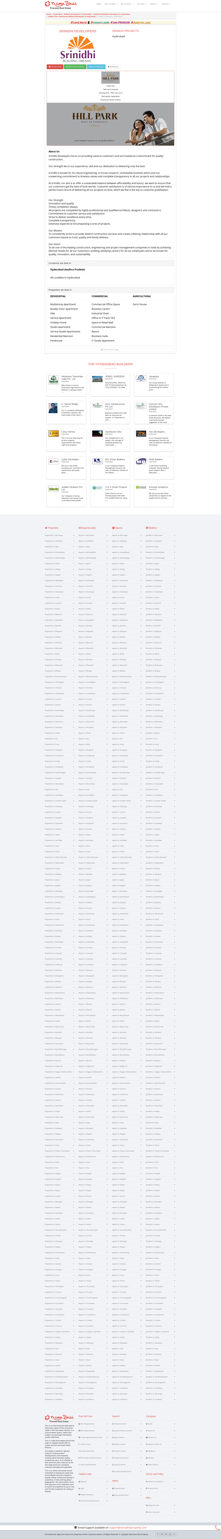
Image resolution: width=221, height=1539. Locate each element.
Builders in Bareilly (153, 626)
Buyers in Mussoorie (86, 1043)
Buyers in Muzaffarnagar (88, 1049)
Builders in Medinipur (154, 998)
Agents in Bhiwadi (119, 659)
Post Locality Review (88, 1465)
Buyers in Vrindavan (86, 1388)
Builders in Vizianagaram (155, 1382)
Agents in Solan (118, 1258)
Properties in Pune (52, 1162)
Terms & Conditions (155, 1481)
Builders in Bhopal (153, 671)
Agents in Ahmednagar (121, 558)
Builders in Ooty (152, 1123)
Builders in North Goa (154, 1117)
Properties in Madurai (53, 970)
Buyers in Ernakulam (87, 755)
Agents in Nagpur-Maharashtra (124, 1072)
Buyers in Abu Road (86, 535)
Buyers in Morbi (85, 1021)
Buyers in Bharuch (86, 643)
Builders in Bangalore (154, 620)
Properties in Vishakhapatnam (56, 1377)
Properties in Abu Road (54, 535)
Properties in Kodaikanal (54, 925)
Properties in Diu (51, 739)
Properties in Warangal (54, 1394)
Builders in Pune (152, 1162)
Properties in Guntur (53, 812)
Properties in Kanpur (53, 908)
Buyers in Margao (85, 981)
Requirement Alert (121, 1495)
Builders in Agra (152, 547)
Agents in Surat (118, 1275)
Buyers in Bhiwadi (86, 659)
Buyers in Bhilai (85, 654)
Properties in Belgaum (53, 631)
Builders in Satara (153, 1224)
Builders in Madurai (153, 970)
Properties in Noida (52, 1111)
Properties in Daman (53, 705)
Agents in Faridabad (120, 767)
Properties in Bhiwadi (53, 659)
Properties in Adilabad (53, 541)
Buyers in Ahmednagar (87, 558)
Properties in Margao (53, 981)
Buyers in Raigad (85, 1173)
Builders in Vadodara (154, 1343)
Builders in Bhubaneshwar (156, 676)
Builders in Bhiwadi (153, 659)
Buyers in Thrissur (86, 1292)
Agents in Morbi (118, 1021)
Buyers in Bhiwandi (86, 665)
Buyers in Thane (85, 1281)
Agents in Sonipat (119, 1264)
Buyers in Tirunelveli (87, 1303)
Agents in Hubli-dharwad (122, 857)
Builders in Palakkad (154, 1128)
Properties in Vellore (53, 1365)
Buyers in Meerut (85, 1004)
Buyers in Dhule (85, 733)
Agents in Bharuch (119, 643)
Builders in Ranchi (153, 1196)
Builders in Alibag (153, 569)
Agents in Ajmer (118, 563)
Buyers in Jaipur (85, 880)
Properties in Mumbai (53, 1032)
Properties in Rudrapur (54, 1213)
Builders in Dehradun (154, 722)
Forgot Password (86, 1494)
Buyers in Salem (85, 1219)
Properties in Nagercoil (54, 1066)
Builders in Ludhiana (154, 964)
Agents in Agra (118, 547)
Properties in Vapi (52, 1348)
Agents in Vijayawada (120, 1371)
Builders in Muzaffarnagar (156, 1049)
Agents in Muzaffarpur (121, 1055)
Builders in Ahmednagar (155, 558)
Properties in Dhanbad (53, 727)
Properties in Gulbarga (53, 806)
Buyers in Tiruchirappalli (88, 1298)
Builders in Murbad (153, 1038)
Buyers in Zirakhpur (86, 1399)
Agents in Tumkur (119, 1320)
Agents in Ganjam (119, 778)
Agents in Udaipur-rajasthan (123, 1332)
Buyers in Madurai (86, 970)
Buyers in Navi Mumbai (88, 1083)
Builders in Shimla (153, 1235)
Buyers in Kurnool (85, 947)
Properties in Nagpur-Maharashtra (58, 1072)
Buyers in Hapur (85, 835)
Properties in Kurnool (53, 947)
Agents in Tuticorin (119, 1326)
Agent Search (119, 1437)
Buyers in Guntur (85, 812)
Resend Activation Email (89, 1501)
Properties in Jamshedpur (55, 897)
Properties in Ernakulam (54, 755)
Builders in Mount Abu (154, 1027)
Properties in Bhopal (53, 671)
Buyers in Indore (85, 868)
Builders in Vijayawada (154, 1371)
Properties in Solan (52, 1258)
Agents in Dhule (118, 733)
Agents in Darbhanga (120, 710)
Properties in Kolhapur (53, 931)
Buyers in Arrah (85, 597)
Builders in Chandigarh (155, 682)
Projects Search (120, 1451)
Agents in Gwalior (119, 829)
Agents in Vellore (118, 1365)
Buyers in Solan (85, 1258)
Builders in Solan (152, 1258)
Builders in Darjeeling (154, 716)
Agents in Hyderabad (120, 863)
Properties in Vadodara (54, 1343)
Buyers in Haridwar (86, 840)
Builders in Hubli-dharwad (156, 857)
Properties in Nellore (53, 1100)
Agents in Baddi (118, 609)
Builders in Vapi (152, 1348)
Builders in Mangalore (154, 976)
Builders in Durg (152, 744)
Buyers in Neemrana (87, 1094)
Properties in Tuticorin (53, 1326)
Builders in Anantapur (154, 592)
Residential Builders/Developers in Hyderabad (111, 14)
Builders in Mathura (153, 987)
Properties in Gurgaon (53, 818)
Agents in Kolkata (119, 936)
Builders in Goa (152, 789)
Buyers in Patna (85, 1145)
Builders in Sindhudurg (155, 1252)
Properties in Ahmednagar (55, 558)
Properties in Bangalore (54, 620)
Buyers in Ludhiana (86, 964)
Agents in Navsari (119, 1089)
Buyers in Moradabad (87, 1015)
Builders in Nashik (153, 1077)
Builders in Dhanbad (154, 727)
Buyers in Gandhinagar (87, 772)
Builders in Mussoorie (154, 1043)
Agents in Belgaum (119, 631)
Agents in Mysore (119, 1060)
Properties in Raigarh (53, 1179)
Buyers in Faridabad (86, 767)
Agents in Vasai (118, 1360)
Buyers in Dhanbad (86, 727)
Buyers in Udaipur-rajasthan (90, 1332)
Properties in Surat (52, 1275)
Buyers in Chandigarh (87, 682)
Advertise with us (154, 1444)
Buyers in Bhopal (85, 671)
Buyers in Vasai (84, 1360)
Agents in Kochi (118, 919)
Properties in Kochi (52, 919)
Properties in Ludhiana (54, 964)
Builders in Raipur (153, 1185)
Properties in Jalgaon (53, 885)
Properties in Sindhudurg (54, 1252)
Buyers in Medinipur (87, 998)
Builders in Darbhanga (154, 710)
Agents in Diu (117, 739)
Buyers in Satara (85, 1224)
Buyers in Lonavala (86, 953)
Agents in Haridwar (119, 840)
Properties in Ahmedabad (55, 552)
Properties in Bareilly (53, 626)
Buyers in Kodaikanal (87, 925)
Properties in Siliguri (53, 1247)
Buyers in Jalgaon (85, 885)
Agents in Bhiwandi (119, 665)
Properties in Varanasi (53, 1354)
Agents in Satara (118, 1224)
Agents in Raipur (118, 1185)
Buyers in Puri (84, 1168)
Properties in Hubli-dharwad (56, 857)
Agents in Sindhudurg (120, 1252)
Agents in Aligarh (118, 575)
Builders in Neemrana (154, 1094)
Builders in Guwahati (154, 823)
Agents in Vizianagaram (121, 1382)
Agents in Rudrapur (119, 1213)
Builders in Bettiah (153, 637)
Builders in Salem (153, 1219)
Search (153, 4)
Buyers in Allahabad (86, 580)
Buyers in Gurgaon (86, 818)
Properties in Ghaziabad (54, 784)
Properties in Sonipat (53, 1264)
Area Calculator (153, 1512)
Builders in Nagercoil (154, 1066)
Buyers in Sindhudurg (87, 1252)
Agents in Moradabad (120, 1015)
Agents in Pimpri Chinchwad (123, 1151)
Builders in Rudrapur (154, 1213)
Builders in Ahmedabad (155, 552)
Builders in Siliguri (153, 1247)
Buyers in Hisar (84, 846)
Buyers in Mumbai (86, 1032)
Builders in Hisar (152, 846)
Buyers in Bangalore (86, 620)
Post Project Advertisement (90, 1458)
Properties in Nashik (53, 1077)
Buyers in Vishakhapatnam (89, 1377)
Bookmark (114, 67)
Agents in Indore (118, 868)
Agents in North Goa (120, 1117)
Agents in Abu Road (119, 535)
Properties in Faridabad (54, 767)
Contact (165, 4)
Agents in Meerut (119, 1004)
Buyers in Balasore (86, 614)
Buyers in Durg (84, 744)
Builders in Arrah (152, 597)
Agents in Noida (118, 1111)
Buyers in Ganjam (85, 778)
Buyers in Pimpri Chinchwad (89, 1151)
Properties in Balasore (53, 614)
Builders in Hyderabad (154, 863)
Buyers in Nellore (85, 1100)
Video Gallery (153, 1465)
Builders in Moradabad (155, 1015)
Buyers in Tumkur (85, 1320)
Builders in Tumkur (153, 1320)
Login (82, 1488)
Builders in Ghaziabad (154, 784)
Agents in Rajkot (118, 1190)
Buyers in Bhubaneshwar (88, 676)
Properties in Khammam (54, 914)
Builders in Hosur (152, 851)
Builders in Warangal (154, 1394)
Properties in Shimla (53, 1235)
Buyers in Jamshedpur (87, 897)
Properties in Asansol (53, 603)
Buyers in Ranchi (85, 1196)
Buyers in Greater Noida (88, 801)
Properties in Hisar (52, 846)
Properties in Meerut (53, 1004)
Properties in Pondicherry (55, 1156)
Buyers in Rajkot (85, 1190)
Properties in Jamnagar (54, 891)
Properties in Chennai (53, 688)
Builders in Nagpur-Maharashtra (158, 1072)
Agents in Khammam (120, 914)
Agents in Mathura (119, 987)
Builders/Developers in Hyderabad (77, 14)
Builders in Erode (152, 761)
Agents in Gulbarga (119, 806)
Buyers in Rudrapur (86, 1213)
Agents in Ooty (118, 1123)
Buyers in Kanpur (85, 908)
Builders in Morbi (152, 1021)
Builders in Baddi (152, 609)
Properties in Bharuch (53, 643)
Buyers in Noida (85, 1111)
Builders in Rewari (153, 1207)
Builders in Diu (151, 739)
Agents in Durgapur (119, 750)
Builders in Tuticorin (154, 1326)
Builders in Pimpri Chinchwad (157, 1151)
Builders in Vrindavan (154, 1388)
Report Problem (96, 67)
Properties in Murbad (53, 1038)
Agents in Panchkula (120, 1139)
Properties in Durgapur (54, 750)
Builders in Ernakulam (154, 755)
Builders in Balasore (153, 614)
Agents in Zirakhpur (120, 1399)
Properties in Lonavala (53, 953)
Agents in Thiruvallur (120, 1286)
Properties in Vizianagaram (55, 1382)
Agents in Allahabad (120, 580)
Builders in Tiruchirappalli (156, 1298)
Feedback (151, 1451)
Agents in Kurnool (119, 947)
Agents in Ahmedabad (120, 552)
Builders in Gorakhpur (154, 795)
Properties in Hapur (52, 835)
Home (98, 4)
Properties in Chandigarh (54, 682)
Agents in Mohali (118, 1010)
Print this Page (111, 349)
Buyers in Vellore (85, 1365)
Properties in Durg (52, 744)
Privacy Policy (152, 1488)
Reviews (150, 1458)
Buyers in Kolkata (85, 936)
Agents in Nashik (118, 1077)
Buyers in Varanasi (86, 1354)
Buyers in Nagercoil (86, 1066)
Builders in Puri (152, 1168)
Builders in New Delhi (154, 1106)
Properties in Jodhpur (53, 902)
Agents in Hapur (118, 835)
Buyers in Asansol (85, 603)
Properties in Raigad (53, 1173)
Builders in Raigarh (153, 1179)
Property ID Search (121, 1458)
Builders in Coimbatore (155, 693)
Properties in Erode (52, 761)
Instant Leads (85, 1444)
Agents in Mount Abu (120, 1027)
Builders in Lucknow (153, 959)
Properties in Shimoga (53, 1241)
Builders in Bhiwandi (154, 665)
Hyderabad (57, 14)
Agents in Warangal (119, 1394)
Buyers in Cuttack (85, 699)
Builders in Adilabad (154, 541)
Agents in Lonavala (119, 953)
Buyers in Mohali (85, 1010)
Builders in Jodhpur (153, 902)
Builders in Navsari (153, 1089)
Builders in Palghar (153, 1134)
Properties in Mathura (53, 987)
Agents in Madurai (119, 970)
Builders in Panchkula (154, 1139)
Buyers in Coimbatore (87, 693)
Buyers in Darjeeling (86, 716)
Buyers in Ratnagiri (86, 1202)
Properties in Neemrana (54, 1094)
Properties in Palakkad (53, 1128)
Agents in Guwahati (119, 823)
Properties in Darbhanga (54, 710)
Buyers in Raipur (85, 1185)
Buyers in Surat (84, 1275)
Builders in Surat (152, 1275)
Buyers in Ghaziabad (87, 784)
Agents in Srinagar (119, 1269)
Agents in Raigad (118, 1173)
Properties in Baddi (52, 609)
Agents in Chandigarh (120, 682)
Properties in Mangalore (54, 976)
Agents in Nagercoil (119, 1066)
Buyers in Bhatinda (86, 648)
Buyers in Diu (84, 739)
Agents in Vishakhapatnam (122, 1377)
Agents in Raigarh (119, 1179)
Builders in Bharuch (153, 643)
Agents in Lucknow (119, 959)
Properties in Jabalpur (53, 874)
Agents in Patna (118, 1145)
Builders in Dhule (152, 733)
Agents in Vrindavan (120, 1388)
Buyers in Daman (85, 705)
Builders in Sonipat (153, 1264)
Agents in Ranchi (118, 1196)
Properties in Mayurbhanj (55, 993)
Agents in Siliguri (118, 1247)
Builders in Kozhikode (154, 942)
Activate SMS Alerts (87, 1451)
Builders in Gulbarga (154, 806)
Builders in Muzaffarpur (155, 1055)
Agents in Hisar (118, 846)
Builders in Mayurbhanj (155, 993)
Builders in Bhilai (152, 654)
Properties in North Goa (54, 1117)
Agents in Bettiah (118, 637)
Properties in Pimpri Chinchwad (57, 1151)
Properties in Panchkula (54, 1139)
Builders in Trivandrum (155, 1315)
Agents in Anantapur (120, 592)
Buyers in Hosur (85, 851)
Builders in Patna (152, 1145)
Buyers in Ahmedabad (87, 552)
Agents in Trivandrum (120, 1315)
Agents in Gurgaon (119, 818)
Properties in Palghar (53, 1134)
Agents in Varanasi (119, 1354)
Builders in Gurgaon (153, 818)
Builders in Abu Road (154, 535)
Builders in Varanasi (153, 1354)
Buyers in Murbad (86, 1038)
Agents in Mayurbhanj (120, 993)
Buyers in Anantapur (87, 592)
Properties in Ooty (52, 1123)
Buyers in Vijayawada (87, 1371)
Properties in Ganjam (53, 778)
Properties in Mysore (53, 1060)
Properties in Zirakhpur (54, 1399)
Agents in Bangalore (120, 620)
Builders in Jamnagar (154, 891)
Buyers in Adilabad (86, 541)
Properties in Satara (52, 1224)
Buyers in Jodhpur (86, 902)
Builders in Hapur (153, 835)
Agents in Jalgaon (119, 885)
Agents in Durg (118, 744)
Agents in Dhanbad (119, 727)
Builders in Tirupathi (154, 1309)
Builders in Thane (153, 1281)
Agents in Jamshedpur (120, 897)
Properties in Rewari (53, 1207)
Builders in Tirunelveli (154, 1303)
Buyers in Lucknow (86, 959)
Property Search (120, 1424)
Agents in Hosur (118, 851)
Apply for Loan (153, 1505)
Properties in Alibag (52, 569)
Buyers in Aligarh (85, 575)
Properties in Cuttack (53, 699)
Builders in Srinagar (153, 1269)
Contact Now (55, 67)
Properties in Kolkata (53, 936)
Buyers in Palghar (85, 1134)
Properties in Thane (52, 1281)
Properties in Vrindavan (54, 1388)
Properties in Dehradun (54, 722)
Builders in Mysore (153, 1060)
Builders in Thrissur (153, 1292)
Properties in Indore (52, 868)
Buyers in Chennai (86, 688)
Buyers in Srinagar (86, 1269)
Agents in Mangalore (120, 976)
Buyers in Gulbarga (86, 806)
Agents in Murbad (119, 1038)
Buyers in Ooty (84, 1123)
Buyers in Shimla (85, 1235)
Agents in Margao (119, 981)
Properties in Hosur (52, 851)
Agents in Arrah (118, 597)
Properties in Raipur (52, 1185)
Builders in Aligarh (153, 575)
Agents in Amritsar (119, 586)
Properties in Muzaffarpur (55, 1055)
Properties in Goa (51, 789)
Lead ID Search (120, 1465)
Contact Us (152, 1437)
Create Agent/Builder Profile (91, 1437)
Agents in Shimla (118, 1235)
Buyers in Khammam (87, 914)
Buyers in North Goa (86, 1117)
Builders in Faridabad (154, 767)
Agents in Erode (118, 761)
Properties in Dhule (52, 733)
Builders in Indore (153, 868)
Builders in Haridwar (154, 840)
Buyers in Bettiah (85, 637)
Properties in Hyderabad (54, 863)
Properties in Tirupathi (53, 1309)
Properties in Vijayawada (54, 1371)
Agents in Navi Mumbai (121, 1083)
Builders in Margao (153, 981)
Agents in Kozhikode (120, 942)
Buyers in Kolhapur (86, 931)
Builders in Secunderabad (156, 1230)
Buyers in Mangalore (87, 976)
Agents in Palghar (119, 1134)
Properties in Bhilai (52, 654)
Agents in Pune (118, 1162)
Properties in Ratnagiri (53, 1202)
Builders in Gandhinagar (155, 772)
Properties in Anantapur (54, 592)
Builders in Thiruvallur (154, 1286)
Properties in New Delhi (54, 1106)
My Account (126, 4)
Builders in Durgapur (154, 750)
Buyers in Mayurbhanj (87, 993)
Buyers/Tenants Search (123, 1431)
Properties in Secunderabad (56, 1230)
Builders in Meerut (153, 1004)
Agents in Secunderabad (121, 1230)
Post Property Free (87, 1424)
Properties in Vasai (52, 1360)
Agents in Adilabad (119, 541)
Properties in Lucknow (53, 959)
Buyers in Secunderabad (88, 1230)
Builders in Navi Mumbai (155, 1083)
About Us (151, 1431)
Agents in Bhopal (118, 671)
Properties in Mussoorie (54, 1043)
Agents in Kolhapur (119, 931)
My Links (141, 4)
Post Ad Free (110, 4)
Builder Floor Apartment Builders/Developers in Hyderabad (71, 16)
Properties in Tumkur (53, 1320)
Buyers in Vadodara (86, 1343)
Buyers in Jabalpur (86, 874)
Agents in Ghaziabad (120, 784)
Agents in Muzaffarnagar (121, 1049)
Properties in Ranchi (53, 1196)
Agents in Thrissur (119, 1292)
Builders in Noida (152, 1111)
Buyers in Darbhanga (87, 710)
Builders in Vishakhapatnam (157, 1377)
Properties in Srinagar (53, 1269)
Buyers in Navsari (85, 1089)
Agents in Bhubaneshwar (122, 676)
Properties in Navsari (53, 1089)
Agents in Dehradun (120, 722)
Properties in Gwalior (53, 829)
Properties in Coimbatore (54, 693)
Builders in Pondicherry (155, 1156)
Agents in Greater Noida (121, 801)
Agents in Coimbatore (120, 693)
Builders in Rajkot (153, 1190)
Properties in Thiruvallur (54, 1286)
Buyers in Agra (84, 547)
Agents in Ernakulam (120, 755)
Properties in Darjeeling (54, 716)
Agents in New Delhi (120, 1106)
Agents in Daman (118, 705)
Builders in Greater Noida (156, 801)
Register (83, 1481)
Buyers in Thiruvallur (87, 1286)
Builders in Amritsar (153, 586)
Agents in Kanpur (119, 908)
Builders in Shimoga (153, 1241)
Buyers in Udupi (85, 1337)
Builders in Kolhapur (154, 931)
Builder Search (120, 1444)
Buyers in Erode (85, 761)
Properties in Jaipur (52, 880)
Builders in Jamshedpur (155, 897)
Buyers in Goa (84, 789)
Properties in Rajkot (52, 1190)
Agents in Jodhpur (119, 902)
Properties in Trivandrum (54, 1315)
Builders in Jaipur (152, 880)
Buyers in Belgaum (86, 631)
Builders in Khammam (154, 914)
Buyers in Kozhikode (86, 942)
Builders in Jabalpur (153, 874)
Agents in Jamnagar (119, 891)
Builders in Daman (153, 705)
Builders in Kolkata (153, 936)
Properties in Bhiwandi (54, 665)
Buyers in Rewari (85, 1207)
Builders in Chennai (153, 688)
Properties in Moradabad (54, 1015)
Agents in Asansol (119, 603)
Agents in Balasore (119, 614)
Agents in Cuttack (119, 699)
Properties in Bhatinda (53, 648)
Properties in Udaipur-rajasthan (57, 1332)
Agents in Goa (117, 789)
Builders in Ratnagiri (154, 1202)
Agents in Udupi (118, 1337)
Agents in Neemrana (120, 1094)
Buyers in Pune (84, 1162)
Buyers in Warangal (86, 1394)
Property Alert (119, 1488)
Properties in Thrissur (53, 1292)
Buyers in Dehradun (86, 722)
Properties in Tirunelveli (54, 1303)
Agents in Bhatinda (119, 648)
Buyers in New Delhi (86, 1106)
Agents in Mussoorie (120, 1043)
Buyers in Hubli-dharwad (88, 857)
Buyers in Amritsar (86, 586)
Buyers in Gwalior (85, 829)
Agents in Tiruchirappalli (121, 1298)
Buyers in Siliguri (85, 1247)
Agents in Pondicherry (120, 1156)
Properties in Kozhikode (54, 942)
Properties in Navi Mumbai (55, 1083)
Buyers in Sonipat (85, 1264)
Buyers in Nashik (85, 1077)
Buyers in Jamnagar (86, 891)
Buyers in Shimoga (86, 1241)
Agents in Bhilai (118, 654)
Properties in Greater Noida (55, 801)
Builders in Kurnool (153, 947)
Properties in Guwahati (54, 823)
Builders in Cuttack (153, 699)
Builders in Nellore (153, 1100)
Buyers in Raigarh (85, 1179)
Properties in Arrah (52, 597)
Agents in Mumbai (119, 1032)
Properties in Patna (52, 1145)
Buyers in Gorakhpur (87, 795)
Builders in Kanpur (153, 908)
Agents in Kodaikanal (120, 925)
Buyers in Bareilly (85, 626)
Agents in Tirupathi (119, 1309)
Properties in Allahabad (54, 580)
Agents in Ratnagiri (119, 1202)
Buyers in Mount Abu (87, 1027)
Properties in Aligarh (53, 575)
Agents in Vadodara (119, 1343)
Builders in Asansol (153, 603)
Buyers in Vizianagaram (88, 1382)
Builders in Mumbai (153, 1032)
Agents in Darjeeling (120, 716)
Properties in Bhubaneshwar (56, 676)
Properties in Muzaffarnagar (56, 1049)
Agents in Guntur (118, 812)
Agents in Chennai (119, 688)
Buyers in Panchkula (86, 1139)
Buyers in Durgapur (86, 750)
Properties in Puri (51, 1168)
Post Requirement (87, 1431)
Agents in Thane (118, 1281)
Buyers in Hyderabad (87, 863)
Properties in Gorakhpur (54, 795)
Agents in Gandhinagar (121, 772)
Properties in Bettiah (53, 637)
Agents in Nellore (119, 1100)
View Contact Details (75, 67)
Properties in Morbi (52, 1021)
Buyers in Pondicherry (87, 1156)
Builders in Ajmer (152, 563)
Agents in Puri (117, 1168)
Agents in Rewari (118, 1207)
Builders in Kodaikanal (154, 925)
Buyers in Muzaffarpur (87, 1055)
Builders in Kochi (152, 919)
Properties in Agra (52, 547)
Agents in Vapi (117, 1348)
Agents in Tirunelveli (120, 1303)
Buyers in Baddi (85, 609)
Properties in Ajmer (52, 563)
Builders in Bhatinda (154, 648)
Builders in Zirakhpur (154, 1399)
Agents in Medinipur (120, 998)
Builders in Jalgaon (153, 885)
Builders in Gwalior (153, 829)
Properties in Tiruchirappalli (56, 1298)
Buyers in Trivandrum (87, 1315)
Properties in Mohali (53, 1010)
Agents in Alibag (118, 569)
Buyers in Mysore (85, 1060)
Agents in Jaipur (118, 880)
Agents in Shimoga (119, 1241)
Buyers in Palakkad (86, 1128)
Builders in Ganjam (153, 778)
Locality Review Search (123, 1471)
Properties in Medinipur (54, 998)
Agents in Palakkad (119, 1128)
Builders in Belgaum (154, 631)
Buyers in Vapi (84, 1348)
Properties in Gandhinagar (55, 772)
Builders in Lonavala (154, 953)
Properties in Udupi (52, 1337)
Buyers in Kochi (85, 919)
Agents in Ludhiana (119, 964)
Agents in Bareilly (119, 626)
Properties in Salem (52, 1219)
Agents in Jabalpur (119, 874)
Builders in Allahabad (154, 580)
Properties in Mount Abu (54, 1027)
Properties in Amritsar (53, 586)
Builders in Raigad (153, 1173)
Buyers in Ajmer (85, 563)
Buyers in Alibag (85, 569)
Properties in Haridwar (53, 840)
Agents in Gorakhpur (120, 795)
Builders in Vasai (152, 1360)
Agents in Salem (118, 1219)
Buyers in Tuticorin (86, 1326)
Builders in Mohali (153, 1010)
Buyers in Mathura (86, 987)
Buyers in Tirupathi (86, 1309)
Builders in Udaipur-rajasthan (157, 1332)
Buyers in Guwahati (86, 823)
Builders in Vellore (153, 1365)
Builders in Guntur (153, 812)
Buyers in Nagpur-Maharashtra (91, 1072)
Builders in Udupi (153, 1337)
